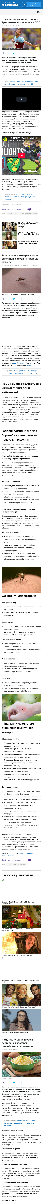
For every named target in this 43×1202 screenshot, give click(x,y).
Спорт (9, 213)
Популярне (11, 864)
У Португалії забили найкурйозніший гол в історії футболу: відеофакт (19, 196)
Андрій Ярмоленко (29, 213)
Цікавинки (22, 864)
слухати (32, 4)
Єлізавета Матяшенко (30, 266)
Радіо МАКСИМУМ (16, 205)
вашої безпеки (19, 363)
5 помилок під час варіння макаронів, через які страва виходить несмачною (21, 1123)
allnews (29, 365)
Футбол (17, 213)
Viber (29, 209)
